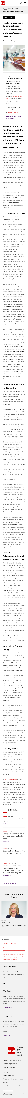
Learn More (7, 1008)
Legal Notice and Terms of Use (12, 1086)
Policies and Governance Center (13, 1079)
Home (4, 8)
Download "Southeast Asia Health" (13, 117)
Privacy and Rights (8, 1076)
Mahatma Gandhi (13, 112)
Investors (5, 1072)
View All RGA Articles (8, 883)
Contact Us (7, 1035)
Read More (7, 824)
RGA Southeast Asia (10, 780)
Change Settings (7, 1090)
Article (5, 10)
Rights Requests (9, 1067)
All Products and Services (12, 1060)
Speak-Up (6, 1083)
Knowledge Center (13, 8)
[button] (21, 3)
